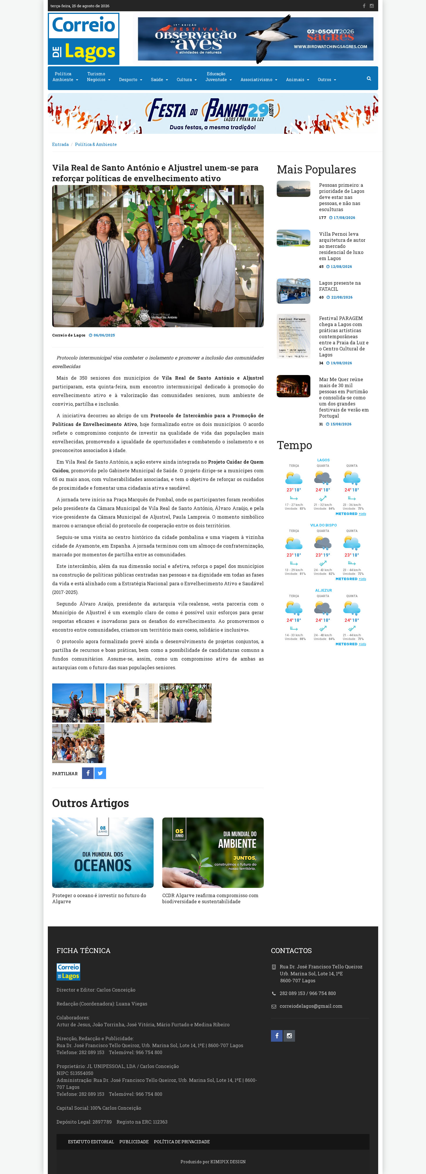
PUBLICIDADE (134, 1141)
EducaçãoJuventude (216, 76)
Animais (295, 79)
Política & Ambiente (96, 144)
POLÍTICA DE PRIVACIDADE (182, 1141)
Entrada (60, 144)
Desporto (128, 79)
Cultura (184, 79)
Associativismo (256, 79)
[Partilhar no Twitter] (100, 773)
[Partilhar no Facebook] (88, 773)
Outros (324, 79)
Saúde (157, 79)
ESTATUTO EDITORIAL (91, 1141)
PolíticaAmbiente (62, 76)
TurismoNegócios (96, 76)
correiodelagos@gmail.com (311, 1006)
